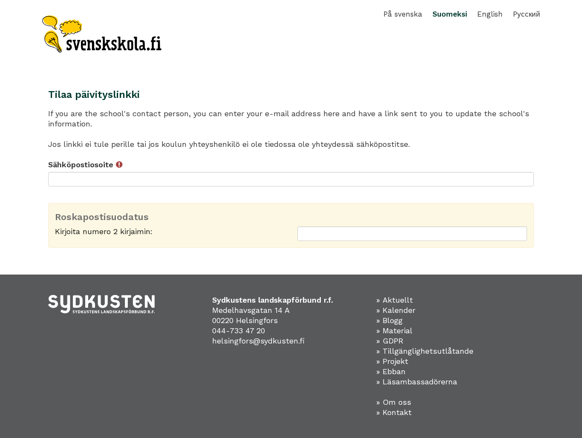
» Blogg (389, 320)
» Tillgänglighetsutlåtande (424, 350)
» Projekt (392, 361)
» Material (394, 330)
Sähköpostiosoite (82, 164)
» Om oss (393, 402)
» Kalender (395, 310)
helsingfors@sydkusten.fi (258, 340)
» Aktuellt (394, 299)
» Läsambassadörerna (416, 381)
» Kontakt (394, 412)
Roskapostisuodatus (102, 217)
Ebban (394, 371)
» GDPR (389, 340)
